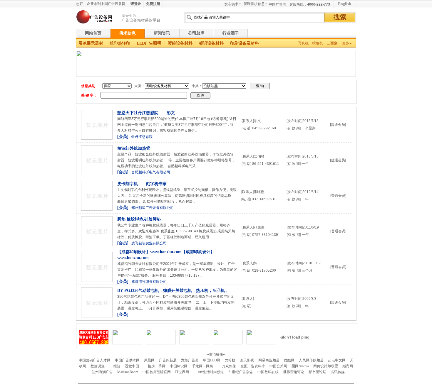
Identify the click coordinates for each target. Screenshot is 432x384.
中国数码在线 (268, 372)
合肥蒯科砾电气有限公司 (150, 172)
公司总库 (196, 33)
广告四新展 (168, 360)
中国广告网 (277, 4)
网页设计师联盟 (325, 366)
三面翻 (332, 43)
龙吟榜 (230, 360)
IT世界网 (182, 372)
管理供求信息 (254, 4)
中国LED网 (211, 360)
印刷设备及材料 (244, 43)
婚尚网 (347, 366)
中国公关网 (278, 366)
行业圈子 (230, 33)
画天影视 (247, 360)
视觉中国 (132, 366)
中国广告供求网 (127, 360)
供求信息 (127, 33)
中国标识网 (178, 366)
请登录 (135, 4)
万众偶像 (229, 366)
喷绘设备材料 (180, 43)
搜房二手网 (156, 366)
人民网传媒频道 (311, 360)
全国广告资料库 (252, 366)
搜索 (340, 17)
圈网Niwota (300, 366)
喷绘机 (317, 43)
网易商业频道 (268, 360)
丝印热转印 (120, 43)
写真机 (303, 43)
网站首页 (93, 33)
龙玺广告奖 (190, 360)
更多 (345, 43)
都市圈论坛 (317, 372)
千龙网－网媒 (202, 366)
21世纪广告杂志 (240, 372)
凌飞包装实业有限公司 (149, 243)
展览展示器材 (90, 43)
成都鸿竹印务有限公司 (149, 282)
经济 (116, 366)
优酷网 (289, 360)
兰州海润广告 (102, 372)
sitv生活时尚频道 (211, 372)
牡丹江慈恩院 (142, 137)
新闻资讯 (162, 33)
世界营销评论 (293, 372)
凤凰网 (149, 360)
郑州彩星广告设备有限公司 (152, 208)
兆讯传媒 (338, 372)
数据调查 (98, 366)
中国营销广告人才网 (94, 360)
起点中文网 (337, 360)
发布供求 (231, 4)
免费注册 (153, 4)
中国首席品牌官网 (157, 372)
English (344, 4)
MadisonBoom (127, 372)
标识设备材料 (211, 43)
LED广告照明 (149, 43)
